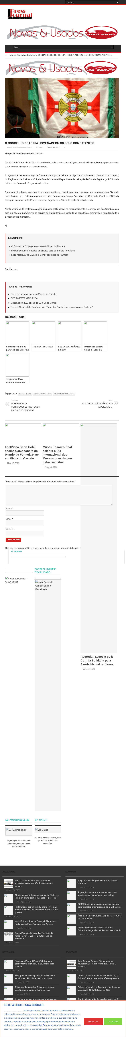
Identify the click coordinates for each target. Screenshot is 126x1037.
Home (11, 55)
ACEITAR (113, 1021)
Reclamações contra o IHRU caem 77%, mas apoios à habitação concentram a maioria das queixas (36, 910)
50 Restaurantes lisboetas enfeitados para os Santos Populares (43, 250)
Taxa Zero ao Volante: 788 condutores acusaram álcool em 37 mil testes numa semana (34, 883)
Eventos (31, 55)
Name (9, 508)
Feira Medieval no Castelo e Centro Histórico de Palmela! (40, 254)
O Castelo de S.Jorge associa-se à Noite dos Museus (38, 246)
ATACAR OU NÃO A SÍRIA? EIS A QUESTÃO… (97, 403)
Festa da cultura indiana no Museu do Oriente (33, 294)
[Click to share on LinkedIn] (19, 274)
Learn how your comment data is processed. (67, 548)
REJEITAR (93, 1021)
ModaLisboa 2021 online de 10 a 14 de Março (33, 302)
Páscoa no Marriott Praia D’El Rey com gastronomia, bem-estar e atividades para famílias (34, 964)
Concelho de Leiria (42, 394)
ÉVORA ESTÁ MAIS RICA (24, 298)
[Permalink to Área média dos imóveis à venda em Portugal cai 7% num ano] (71, 919)
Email (8, 519)
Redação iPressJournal (23, 147)
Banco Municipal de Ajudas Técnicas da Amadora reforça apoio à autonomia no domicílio (34, 936)
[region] (63, 1018)
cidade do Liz (25, 394)
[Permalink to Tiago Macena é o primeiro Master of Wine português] (71, 883)
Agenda (21, 55)
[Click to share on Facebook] (13, 274)
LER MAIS (10, 1032)
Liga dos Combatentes (64, 394)
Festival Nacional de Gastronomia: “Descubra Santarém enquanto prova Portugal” (52, 307)
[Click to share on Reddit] (24, 274)
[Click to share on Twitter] (7, 274)
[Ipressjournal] (20, 13)
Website (10, 529)
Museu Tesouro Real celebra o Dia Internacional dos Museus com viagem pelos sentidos (57, 454)
